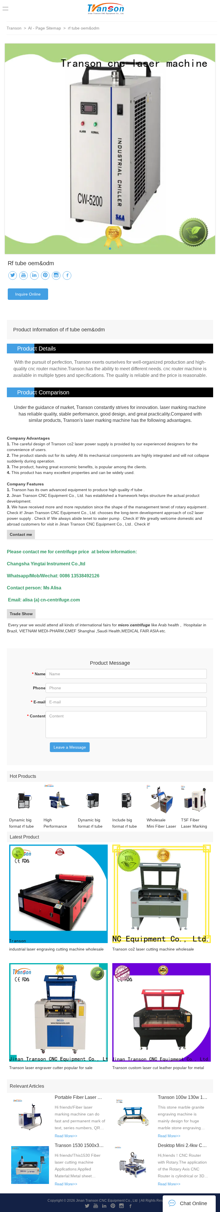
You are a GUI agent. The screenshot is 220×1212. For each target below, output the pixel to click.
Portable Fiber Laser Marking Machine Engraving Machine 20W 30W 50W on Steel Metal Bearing (80, 1097)
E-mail (38, 702)
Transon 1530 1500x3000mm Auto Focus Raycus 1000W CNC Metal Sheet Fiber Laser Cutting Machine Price (80, 1145)
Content (36, 716)
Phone (39, 688)
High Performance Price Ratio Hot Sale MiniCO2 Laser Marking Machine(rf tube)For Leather (57, 823)
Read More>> (66, 1136)
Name (39, 674)
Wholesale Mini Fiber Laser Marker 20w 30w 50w (161, 823)
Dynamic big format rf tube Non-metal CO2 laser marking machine (23, 823)
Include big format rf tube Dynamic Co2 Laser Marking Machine (125, 823)
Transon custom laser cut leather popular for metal (158, 1067)
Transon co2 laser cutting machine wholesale (153, 949)
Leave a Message (70, 747)
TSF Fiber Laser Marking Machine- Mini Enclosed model (195, 823)
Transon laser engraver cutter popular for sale (51, 1067)
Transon (14, 28)
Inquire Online (28, 294)
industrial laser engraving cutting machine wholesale (56, 949)
